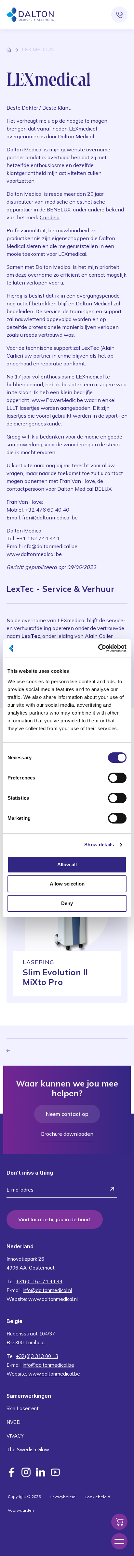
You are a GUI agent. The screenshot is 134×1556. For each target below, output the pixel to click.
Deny (67, 903)
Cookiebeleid (97, 1496)
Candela (50, 217)
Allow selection (67, 883)
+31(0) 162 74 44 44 (39, 1281)
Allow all (67, 864)
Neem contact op (67, 1114)
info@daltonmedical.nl (47, 1290)
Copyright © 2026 (24, 1496)
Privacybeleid (62, 1496)
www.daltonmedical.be (54, 1374)
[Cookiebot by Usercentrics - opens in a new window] (98, 648)
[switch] (117, 778)
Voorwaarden (21, 1510)
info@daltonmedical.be (48, 1365)
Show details (99, 844)
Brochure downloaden (67, 1134)
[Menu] (119, 1541)
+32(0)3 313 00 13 (37, 1356)
